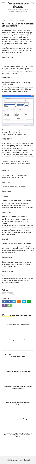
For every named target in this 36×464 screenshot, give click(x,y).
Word (11, 20)
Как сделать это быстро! (18, 5)
